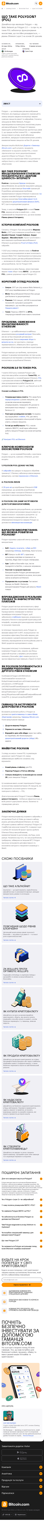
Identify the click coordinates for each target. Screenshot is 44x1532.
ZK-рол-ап (7, 487)
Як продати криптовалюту (21, 1055)
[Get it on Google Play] (22, 1452)
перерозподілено (12, 400)
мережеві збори (27, 339)
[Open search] (36, 3)
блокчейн (26, 188)
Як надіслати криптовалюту (13, 1101)
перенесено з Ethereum (28, 476)
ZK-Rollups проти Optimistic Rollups (15, 970)
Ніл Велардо (9, 1423)
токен (10, 272)
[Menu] (40, 3)
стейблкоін (16, 617)
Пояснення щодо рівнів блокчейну (19, 927)
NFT (22, 554)
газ (40, 194)
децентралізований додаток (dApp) (20, 738)
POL (40, 378)
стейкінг (22, 417)
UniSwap (17, 551)
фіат (21, 656)
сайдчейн (7, 471)
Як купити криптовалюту (20, 1011)
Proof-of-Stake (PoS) (29, 243)
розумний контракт (24, 334)
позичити (20, 548)
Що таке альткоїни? (16, 886)
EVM (35, 487)
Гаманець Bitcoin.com (30, 717)
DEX (34, 548)
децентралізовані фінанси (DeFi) (26, 202)
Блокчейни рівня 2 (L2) (28, 199)
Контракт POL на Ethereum (14, 439)
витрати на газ (7, 342)
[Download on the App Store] (22, 1458)
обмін (28, 548)
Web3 (38, 587)
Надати (13, 548)
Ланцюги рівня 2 (11, 308)
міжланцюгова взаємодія (21, 522)
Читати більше (28, 1435)
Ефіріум (22, 183)
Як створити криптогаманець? (15, 1147)
